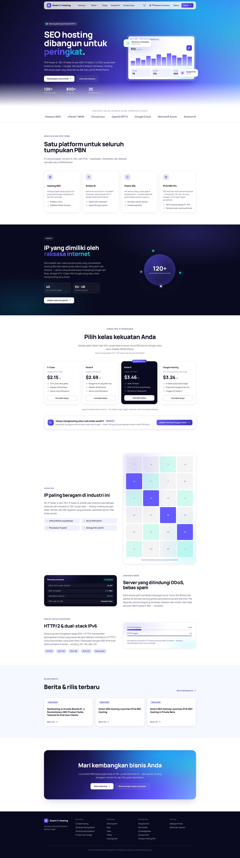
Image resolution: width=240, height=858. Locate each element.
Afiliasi (109, 835)
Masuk (176, 5)
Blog (108, 827)
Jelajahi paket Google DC (57, 300)
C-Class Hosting (81, 823)
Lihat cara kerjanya (87, 78)
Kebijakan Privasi (176, 823)
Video (109, 831)
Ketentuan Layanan (177, 827)
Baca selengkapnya (185, 690)
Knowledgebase (144, 831)
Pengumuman (143, 823)
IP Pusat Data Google (83, 835)
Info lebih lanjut (62, 398)
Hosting (81, 5)
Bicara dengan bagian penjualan (132, 786)
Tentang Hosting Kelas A (85, 831)
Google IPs (115, 5)
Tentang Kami (112, 823)
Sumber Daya (128, 5)
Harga (104, 5)
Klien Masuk (143, 827)
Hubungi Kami (112, 838)
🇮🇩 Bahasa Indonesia (161, 5)
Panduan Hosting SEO (147, 838)
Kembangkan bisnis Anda (57, 78)
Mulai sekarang (100, 786)
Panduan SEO (143, 835)
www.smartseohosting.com (142, 850)
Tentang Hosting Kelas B (85, 827)
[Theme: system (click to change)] (144, 5)
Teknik (93, 5)
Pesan (186, 5)
